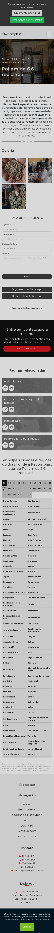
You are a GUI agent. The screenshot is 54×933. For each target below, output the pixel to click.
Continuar (27, 927)
